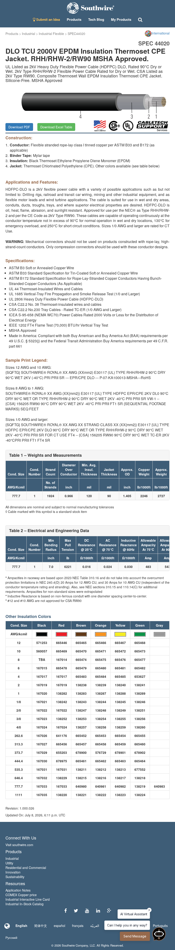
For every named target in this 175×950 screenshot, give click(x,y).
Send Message (135, 936)
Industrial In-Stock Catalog (24, 904)
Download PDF (19, 127)
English (21, 925)
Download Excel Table (56, 127)
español (59, 925)
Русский (11, 937)
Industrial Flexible (51, 33)
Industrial (28, 33)
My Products (121, 19)
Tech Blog (96, 19)
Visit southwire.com (19, 844)
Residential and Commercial (25, 867)
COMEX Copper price (21, 894)
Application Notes (18, 890)
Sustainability (14, 876)
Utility (9, 863)
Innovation (13, 872)
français (77, 925)
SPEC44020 (76, 33)
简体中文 (40, 925)
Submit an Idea (47, 19)
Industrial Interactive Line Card (27, 899)
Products (11, 33)
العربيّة (94, 925)
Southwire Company (75, 945)
